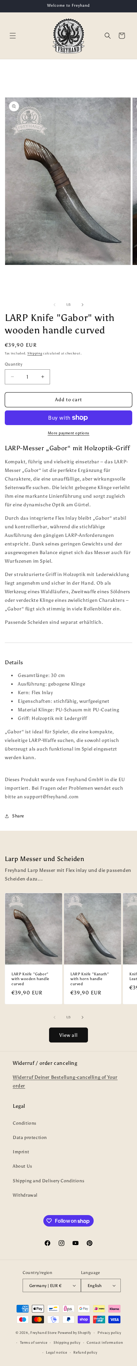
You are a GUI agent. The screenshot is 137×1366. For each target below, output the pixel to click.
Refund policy (85, 1352)
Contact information (105, 1343)
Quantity (13, 364)
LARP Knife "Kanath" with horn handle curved (89, 978)
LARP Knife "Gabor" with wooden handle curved (30, 978)
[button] (13, 36)
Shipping (34, 353)
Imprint (21, 1152)
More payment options (69, 433)
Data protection (30, 1137)
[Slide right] (83, 305)
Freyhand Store (43, 1333)
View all (68, 1035)
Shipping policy (67, 1343)
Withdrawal (25, 1195)
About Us (22, 1166)
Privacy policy (109, 1333)
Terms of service (33, 1343)
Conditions (24, 1123)
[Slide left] (54, 305)
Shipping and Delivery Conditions (48, 1181)
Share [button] (18, 816)
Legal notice (56, 1352)
